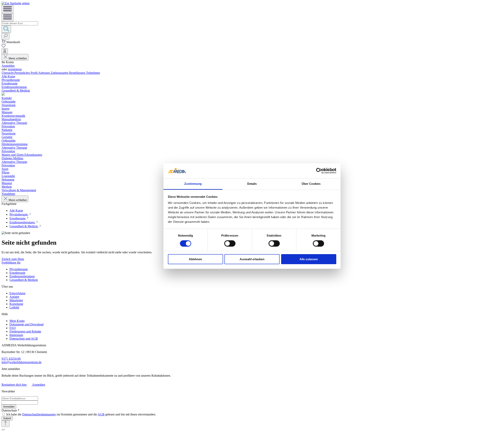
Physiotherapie (18, 269)
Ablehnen (195, 259)
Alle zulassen (308, 259)
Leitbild (14, 307)
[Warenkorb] (4, 42)
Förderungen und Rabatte (25, 331)
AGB (101, 414)
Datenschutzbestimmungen (39, 414)
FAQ (12, 328)
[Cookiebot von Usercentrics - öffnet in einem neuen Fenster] (319, 171)
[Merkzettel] (4, 46)
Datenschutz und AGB (23, 338)
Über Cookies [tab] (311, 183)
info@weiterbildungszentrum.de (22, 362)
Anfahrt (14, 296)
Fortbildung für (11, 262)
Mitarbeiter (16, 300)
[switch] (229, 243)
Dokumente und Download (26, 324)
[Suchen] (6, 29)
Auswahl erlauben (252, 259)
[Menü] (7, 9)
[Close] (3, 429)
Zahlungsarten (60, 72)
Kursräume (16, 304)
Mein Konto (17, 320)
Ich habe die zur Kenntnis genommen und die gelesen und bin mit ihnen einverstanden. (81, 414)
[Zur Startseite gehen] (16, 3)
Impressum (16, 335)
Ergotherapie (17, 272)
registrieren (15, 69)
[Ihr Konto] (5, 51)
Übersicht (8, 72)
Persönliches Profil (26, 72)
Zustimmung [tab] (193, 183)
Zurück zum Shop (13, 259)
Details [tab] (252, 183)
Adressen (44, 72)
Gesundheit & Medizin (23, 279)
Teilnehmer (93, 72)
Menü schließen (18, 58)
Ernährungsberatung (22, 276)
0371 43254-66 (11, 358)
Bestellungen (77, 72)
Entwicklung (17, 293)
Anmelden (8, 65)
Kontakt (7, 98)
